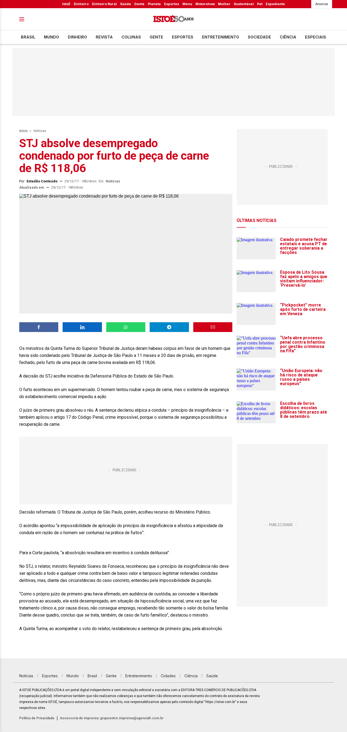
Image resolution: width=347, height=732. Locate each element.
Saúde (125, 4)
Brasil (28, 37)
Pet (259, 4)
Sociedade (259, 37)
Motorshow (205, 4)
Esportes (171, 4)
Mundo (51, 37)
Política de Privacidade (36, 718)
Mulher (224, 4)
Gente (139, 4)
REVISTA (104, 37)
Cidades (168, 675)
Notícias (40, 131)
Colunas (131, 37)
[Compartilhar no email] (212, 327)
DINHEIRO (77, 37)
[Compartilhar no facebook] (38, 327)
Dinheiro (81, 4)
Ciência (288, 37)
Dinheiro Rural (104, 4)
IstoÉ (66, 4)
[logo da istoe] (173, 19)
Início (23, 131)
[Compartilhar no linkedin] (82, 327)
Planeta (154, 4)
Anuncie (321, 4)
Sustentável (244, 4)
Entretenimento (220, 37)
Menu (187, 4)
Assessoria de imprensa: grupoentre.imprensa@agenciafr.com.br (111, 718)
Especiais (315, 37)
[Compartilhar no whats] (125, 327)
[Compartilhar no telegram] (169, 327)
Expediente (275, 4)
